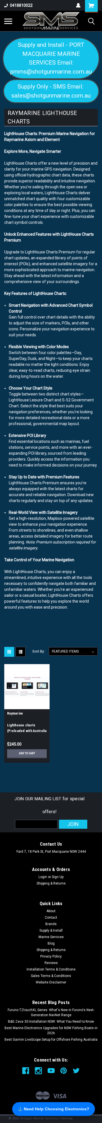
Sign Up (57, 877)
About (51, 911)
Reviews (51, 963)
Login (43, 877)
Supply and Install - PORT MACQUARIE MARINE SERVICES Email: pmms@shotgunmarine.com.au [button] (51, 58)
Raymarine (15, 713)
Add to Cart (27, 753)
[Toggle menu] (8, 21)
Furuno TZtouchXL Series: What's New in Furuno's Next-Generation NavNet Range (51, 1012)
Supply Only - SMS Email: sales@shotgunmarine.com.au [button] (51, 91)
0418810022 (21, 5)
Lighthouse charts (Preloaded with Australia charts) (26, 731)
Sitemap (66, 1118)
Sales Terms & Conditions (51, 976)
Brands (51, 924)
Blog (51, 943)
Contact (51, 917)
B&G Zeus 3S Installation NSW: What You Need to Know (51, 1021)
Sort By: (38, 651)
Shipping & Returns (51, 883)
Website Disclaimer (51, 982)
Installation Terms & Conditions (51, 969)
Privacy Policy (51, 956)
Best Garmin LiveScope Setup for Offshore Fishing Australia (51, 1040)
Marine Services (51, 937)
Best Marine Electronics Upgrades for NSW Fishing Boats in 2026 (51, 1030)
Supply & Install (51, 930)
